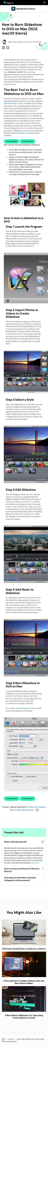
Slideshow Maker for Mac (13, 103)
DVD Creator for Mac (27, 708)
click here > (35, 863)
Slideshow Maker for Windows (22, 133)
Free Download (11, 141)
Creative (11, 1039)
